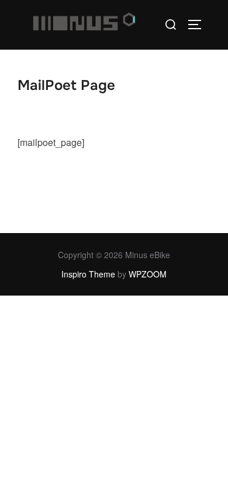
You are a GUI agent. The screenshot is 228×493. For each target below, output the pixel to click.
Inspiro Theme (88, 274)
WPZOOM (148, 274)
